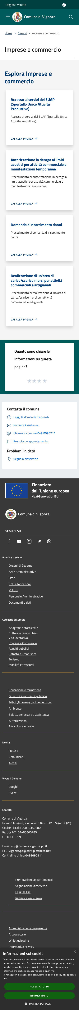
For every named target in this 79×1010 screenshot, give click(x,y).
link (5, 978)
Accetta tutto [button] (39, 986)
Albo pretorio (17, 934)
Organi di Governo (20, 565)
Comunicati (16, 756)
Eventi (13, 792)
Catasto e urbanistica (22, 654)
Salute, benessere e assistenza (29, 714)
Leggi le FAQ (23, 892)
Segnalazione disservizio (31, 885)
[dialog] (39, 979)
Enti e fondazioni (20, 584)
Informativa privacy (21, 946)
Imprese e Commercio (23, 643)
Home (8, 33)
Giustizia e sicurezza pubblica (28, 696)
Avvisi (13, 763)
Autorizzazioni (18, 720)
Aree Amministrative (22, 571)
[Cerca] (71, 17)
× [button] (74, 951)
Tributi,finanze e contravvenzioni (30, 702)
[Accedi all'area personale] (64, 4)
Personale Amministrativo (26, 596)
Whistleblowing (19, 940)
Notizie (13, 750)
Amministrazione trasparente (28, 928)
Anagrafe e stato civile (23, 627)
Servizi (22, 33)
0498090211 (34, 855)
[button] (39, 1004)
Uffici (12, 577)
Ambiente (15, 708)
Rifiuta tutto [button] (39, 995)
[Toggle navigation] (7, 16)
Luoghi (13, 786)
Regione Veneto (16, 4)
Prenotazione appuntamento (34, 879)
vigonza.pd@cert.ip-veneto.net (30, 850)
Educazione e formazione (25, 690)
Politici (13, 590)
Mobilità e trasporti (21, 664)
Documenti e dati (20, 602)
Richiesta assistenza (28, 898)
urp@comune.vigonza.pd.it (29, 846)
